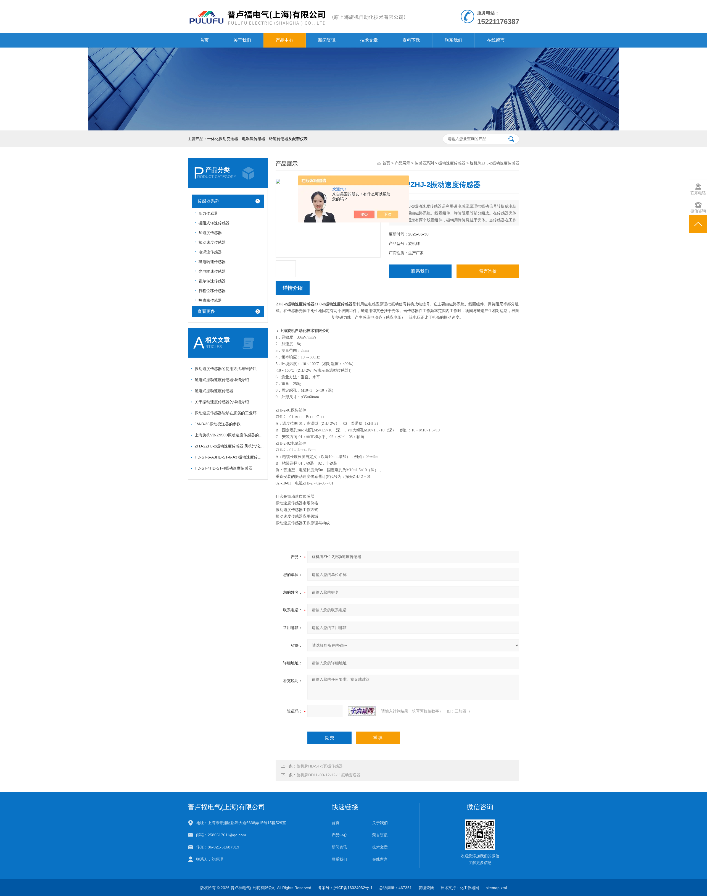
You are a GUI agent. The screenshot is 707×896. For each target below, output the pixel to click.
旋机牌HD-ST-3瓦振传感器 (320, 766)
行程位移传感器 (212, 291)
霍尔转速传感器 (212, 281)
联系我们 (453, 40)
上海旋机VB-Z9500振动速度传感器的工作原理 (229, 435)
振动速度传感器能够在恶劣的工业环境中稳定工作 (229, 413)
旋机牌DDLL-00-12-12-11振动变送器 (328, 775)
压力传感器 (208, 213)
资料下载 (411, 40)
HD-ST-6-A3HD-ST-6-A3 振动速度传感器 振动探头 (229, 457)
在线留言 (496, 40)
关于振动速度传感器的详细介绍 (222, 402)
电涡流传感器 (210, 252)
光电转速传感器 (212, 271)
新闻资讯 (327, 40)
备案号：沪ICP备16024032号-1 (345, 887)
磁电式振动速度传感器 (214, 391)
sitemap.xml (496, 887)
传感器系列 (208, 201)
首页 (204, 40)
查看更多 (206, 311)
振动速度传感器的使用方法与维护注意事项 (229, 368)
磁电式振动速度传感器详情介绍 (222, 380)
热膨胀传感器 (210, 300)
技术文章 (369, 40)
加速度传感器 (210, 232)
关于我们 (242, 40)
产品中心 (284, 40)
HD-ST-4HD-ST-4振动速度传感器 (223, 468)
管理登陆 (426, 887)
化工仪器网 (469, 887)
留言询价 (488, 271)
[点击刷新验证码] (362, 711)
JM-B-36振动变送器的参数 (218, 424)
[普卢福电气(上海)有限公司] (297, 5)
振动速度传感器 (212, 242)
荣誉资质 (380, 835)
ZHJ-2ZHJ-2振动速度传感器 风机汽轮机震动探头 (229, 446)
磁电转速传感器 (212, 262)
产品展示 (402, 163)
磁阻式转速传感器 (214, 223)
